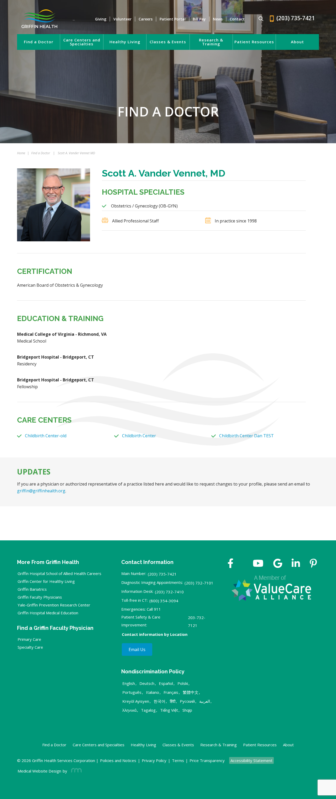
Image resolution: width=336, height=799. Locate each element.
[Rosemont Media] (75, 771)
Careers (146, 19)
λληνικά (129, 710)
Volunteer (122, 19)
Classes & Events (168, 42)
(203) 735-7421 (162, 574)
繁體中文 (190, 692)
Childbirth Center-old (45, 436)
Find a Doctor (38, 42)
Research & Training (211, 42)
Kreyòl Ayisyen (135, 701)
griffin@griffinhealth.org (41, 491)
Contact (237, 19)
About (297, 42)
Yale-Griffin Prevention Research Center (54, 605)
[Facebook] (230, 564)
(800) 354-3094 (163, 600)
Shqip (187, 710)
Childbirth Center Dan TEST (246, 436)
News (218, 19)
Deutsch (146, 683)
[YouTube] (258, 564)
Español (166, 683)
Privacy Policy (154, 760)
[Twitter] (243, 564)
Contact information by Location (154, 634)
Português (131, 692)
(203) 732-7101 (199, 582)
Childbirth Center (139, 436)
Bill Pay (199, 19)
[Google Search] (258, 19)
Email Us (137, 649)
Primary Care (29, 639)
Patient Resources (254, 42)
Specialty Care (30, 647)
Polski (182, 683)
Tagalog (148, 710)
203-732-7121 (196, 621)
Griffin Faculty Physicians (40, 597)
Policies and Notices (118, 760)
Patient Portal (173, 19)
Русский (187, 701)
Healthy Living (124, 42)
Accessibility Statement (251, 760)
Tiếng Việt (169, 710)
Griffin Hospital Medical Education (48, 612)
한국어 (159, 701)
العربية (204, 701)
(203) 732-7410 (169, 591)
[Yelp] (313, 564)
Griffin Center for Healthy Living (46, 581)
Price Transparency (207, 760)
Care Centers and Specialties (81, 42)
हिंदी (172, 701)
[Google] (277, 564)
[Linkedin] (296, 564)
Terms (178, 760)
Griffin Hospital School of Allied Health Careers (59, 573)
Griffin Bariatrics (32, 589)
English (128, 683)
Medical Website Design (39, 771)
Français (171, 692)
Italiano (152, 692)
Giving (100, 19)
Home (21, 153)
